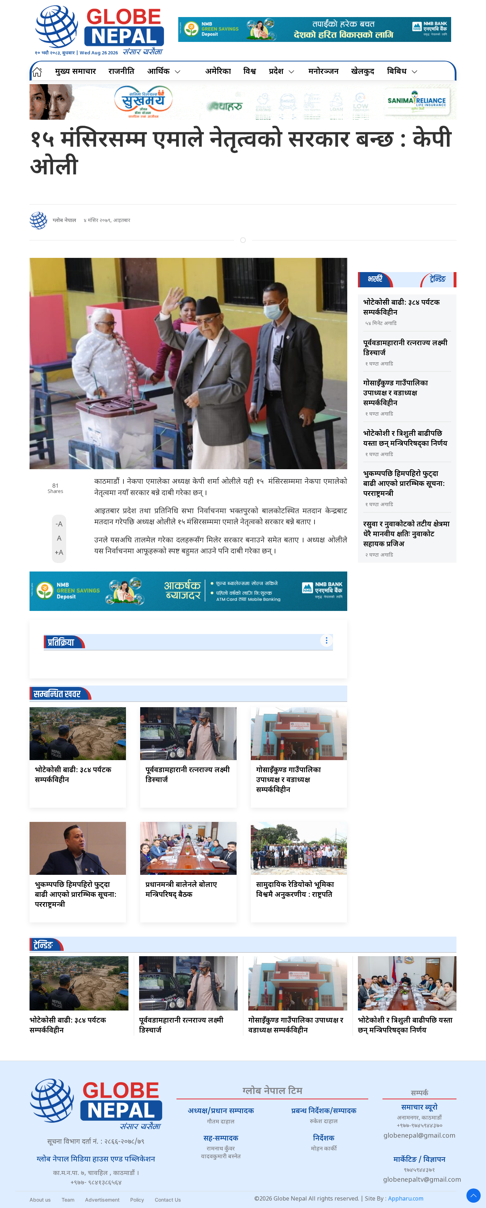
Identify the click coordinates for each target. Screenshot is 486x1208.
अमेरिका (218, 72)
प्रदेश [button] (276, 72)
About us (40, 1200)
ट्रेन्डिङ (43, 945)
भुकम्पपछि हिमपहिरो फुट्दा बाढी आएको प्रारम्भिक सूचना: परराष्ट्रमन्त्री (75, 895)
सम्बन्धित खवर (57, 694)
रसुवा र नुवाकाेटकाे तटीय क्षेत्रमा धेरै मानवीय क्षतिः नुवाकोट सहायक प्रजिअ (406, 534)
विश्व (249, 72)
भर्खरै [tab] (375, 279)
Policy (137, 1200)
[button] (473, 1195)
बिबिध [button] (397, 72)
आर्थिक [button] (158, 72)
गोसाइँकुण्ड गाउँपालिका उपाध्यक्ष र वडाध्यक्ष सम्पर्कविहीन (288, 780)
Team (68, 1200)
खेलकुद (362, 72)
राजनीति (121, 72)
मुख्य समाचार (75, 72)
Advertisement (102, 1200)
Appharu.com (405, 1199)
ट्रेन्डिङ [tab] (437, 279)
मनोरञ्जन (323, 72)
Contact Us (168, 1200)
